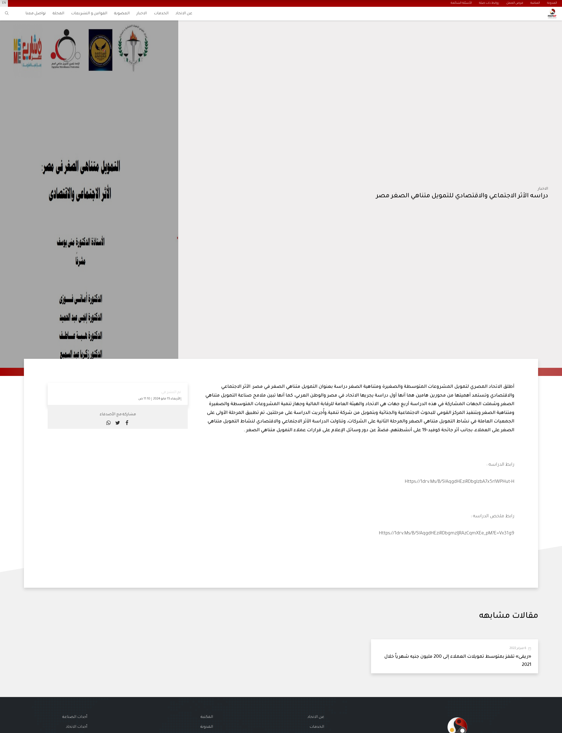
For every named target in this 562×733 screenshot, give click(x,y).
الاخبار (142, 13)
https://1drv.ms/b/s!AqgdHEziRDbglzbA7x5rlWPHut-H (459, 482)
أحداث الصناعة (74, 717)
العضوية (122, 13)
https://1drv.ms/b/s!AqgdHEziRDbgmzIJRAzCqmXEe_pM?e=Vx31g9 (446, 533)
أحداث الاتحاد (76, 727)
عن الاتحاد (183, 13)
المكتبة (207, 717)
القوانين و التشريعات (89, 13)
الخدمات (161, 13)
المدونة (206, 727)
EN (4, 3)
